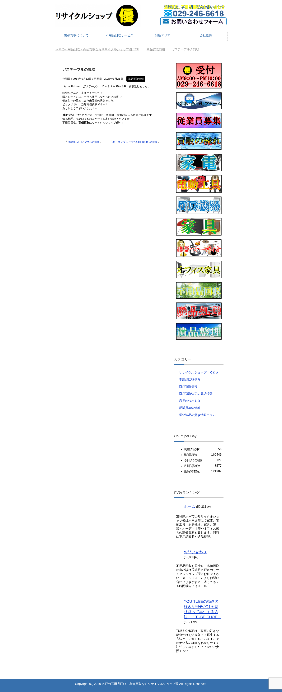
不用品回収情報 (189, 379)
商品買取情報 (136, 78)
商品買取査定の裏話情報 (196, 393)
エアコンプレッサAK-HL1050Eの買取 (134, 141)
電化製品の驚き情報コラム (197, 415)
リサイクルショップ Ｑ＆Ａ (199, 372)
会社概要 (206, 35)
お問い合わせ (195, 552)
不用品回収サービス (119, 35)
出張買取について (76, 35)
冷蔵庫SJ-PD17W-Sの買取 (84, 141)
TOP (97, 49)
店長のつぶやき (189, 400)
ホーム (189, 506)
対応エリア (162, 35)
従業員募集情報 (189, 407)
